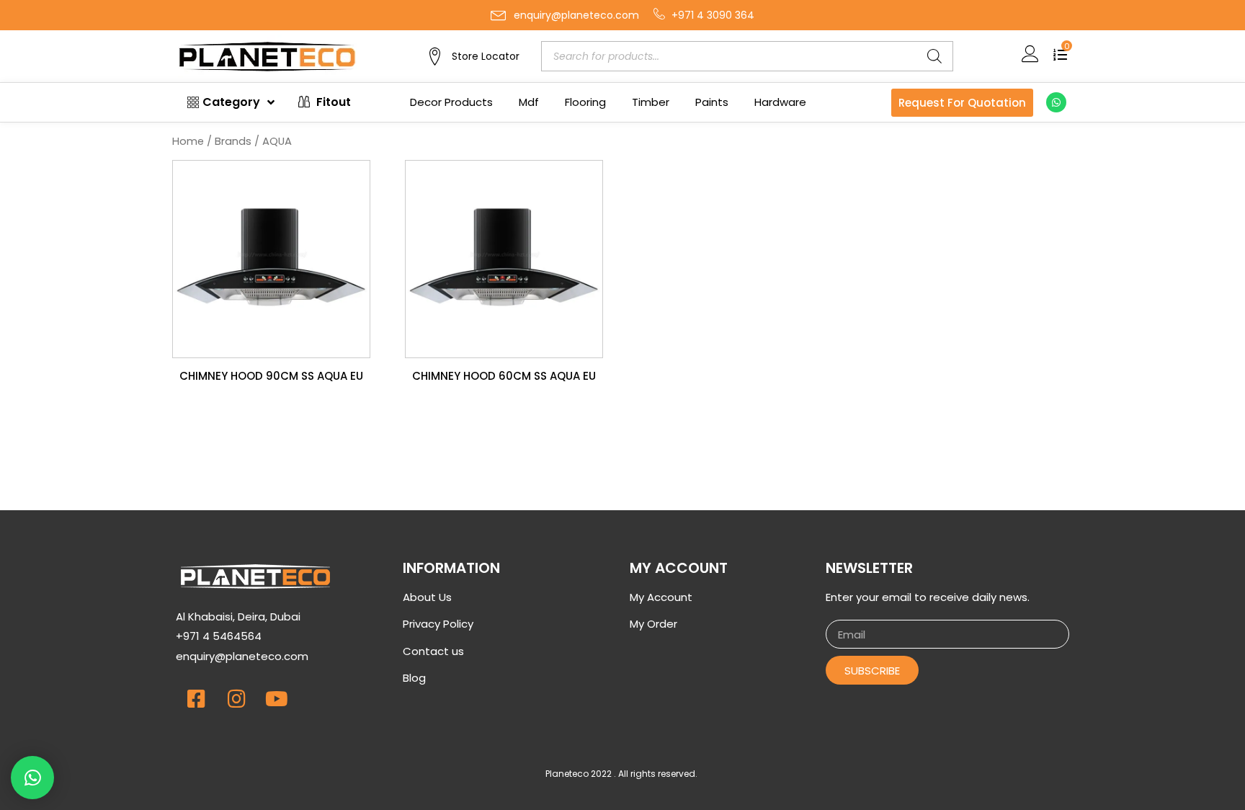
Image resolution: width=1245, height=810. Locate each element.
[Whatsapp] (1056, 102)
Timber (650, 102)
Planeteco (567, 773)
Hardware (780, 102)
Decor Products (451, 102)
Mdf (529, 102)
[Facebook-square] (196, 699)
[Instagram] (236, 699)
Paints (711, 102)
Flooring (585, 102)
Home (188, 141)
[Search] (934, 56)
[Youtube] (276, 699)
